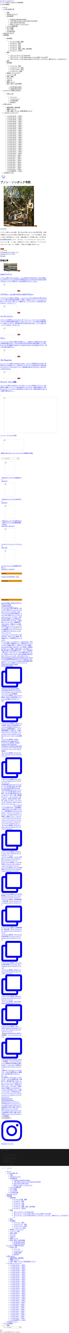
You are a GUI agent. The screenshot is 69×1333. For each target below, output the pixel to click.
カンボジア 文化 (18, 1203)
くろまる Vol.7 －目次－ (17, 1307)
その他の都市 (17, 1252)
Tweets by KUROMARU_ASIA (10, 576)
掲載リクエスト (15, 1259)
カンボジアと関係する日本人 (15, 1245)
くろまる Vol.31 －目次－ (18, 1267)
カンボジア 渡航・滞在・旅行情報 (24, 1206)
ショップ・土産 (15, 1231)
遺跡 (11, 1210)
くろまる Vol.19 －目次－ (18, 1286)
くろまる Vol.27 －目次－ (18, 1274)
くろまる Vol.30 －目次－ (18, 1268)
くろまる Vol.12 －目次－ (18, 1298)
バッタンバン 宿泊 (19, 1228)
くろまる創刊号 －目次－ (18, 1320)
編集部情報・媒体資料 (10, 1158)
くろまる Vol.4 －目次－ (17, 1313)
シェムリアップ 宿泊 (20, 1224)
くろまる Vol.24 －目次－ (18, 1279)
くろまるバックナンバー (14, 1263)
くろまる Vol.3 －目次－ (17, 1314)
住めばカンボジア (15, 1176)
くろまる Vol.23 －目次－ (18, 1281)
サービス (12, 1235)
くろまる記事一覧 (12, 1173)
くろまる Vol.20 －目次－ (18, 1284)
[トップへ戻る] (1, 1330)
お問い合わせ (7, 1160)
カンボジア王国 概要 (20, 1199)
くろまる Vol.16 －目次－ (18, 1291)
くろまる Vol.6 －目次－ (17, 1309)
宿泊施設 (12, 1220)
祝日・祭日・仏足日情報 (17, 1240)
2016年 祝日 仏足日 (19, 1244)
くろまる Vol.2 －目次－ (17, 1316)
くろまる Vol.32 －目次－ (18, 1265)
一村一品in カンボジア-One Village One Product (27, 1181)
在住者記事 (13, 1178)
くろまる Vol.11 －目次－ (18, 1300)
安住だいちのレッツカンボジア (22, 1185)
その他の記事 (14, 1192)
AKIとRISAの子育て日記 (20, 1183)
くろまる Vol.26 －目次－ (18, 1275)
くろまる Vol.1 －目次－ (17, 1318)
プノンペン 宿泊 (18, 1222)
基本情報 (12, 1197)
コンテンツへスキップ (6, 1)
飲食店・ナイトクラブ (17, 1229)
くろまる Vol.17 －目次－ (18, 1290)
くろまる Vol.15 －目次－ (18, 1293)
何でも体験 (13, 1189)
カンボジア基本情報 (9, 1154)
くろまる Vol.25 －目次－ (18, 1277)
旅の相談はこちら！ (9, 1162)
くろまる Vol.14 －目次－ (18, 1295)
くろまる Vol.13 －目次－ (18, 1297)
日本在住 (16, 1254)
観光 (2, 249)
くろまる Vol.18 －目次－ (18, 1288)
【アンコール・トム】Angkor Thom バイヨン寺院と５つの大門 (32, 1213)
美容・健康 (13, 1233)
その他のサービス (12, 1321)
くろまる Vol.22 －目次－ (18, 1282)
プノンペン (16, 1249)
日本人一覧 (13, 1247)
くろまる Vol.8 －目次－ (17, 1306)
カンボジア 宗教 (18, 1205)
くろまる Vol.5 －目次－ (17, 1311)
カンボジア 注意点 (19, 1208)
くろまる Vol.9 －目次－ (17, 1304)
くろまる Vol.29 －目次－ (18, 1270)
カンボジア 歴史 (18, 1201)
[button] (17, 252)
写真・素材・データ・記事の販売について (23, 1261)
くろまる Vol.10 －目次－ (18, 1302)
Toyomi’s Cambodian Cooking (21, 1180)
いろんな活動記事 (15, 1187)
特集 (11, 1175)
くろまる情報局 (8, 1323)
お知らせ (12, 1236)
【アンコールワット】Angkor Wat (23, 1212)
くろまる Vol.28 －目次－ (18, 1272)
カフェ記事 (13, 1190)
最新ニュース (14, 1238)
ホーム (5, 1153)
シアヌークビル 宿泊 (20, 1226)
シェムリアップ (18, 1251)
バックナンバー (8, 1156)
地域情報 (9, 1196)
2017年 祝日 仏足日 (19, 1242)
